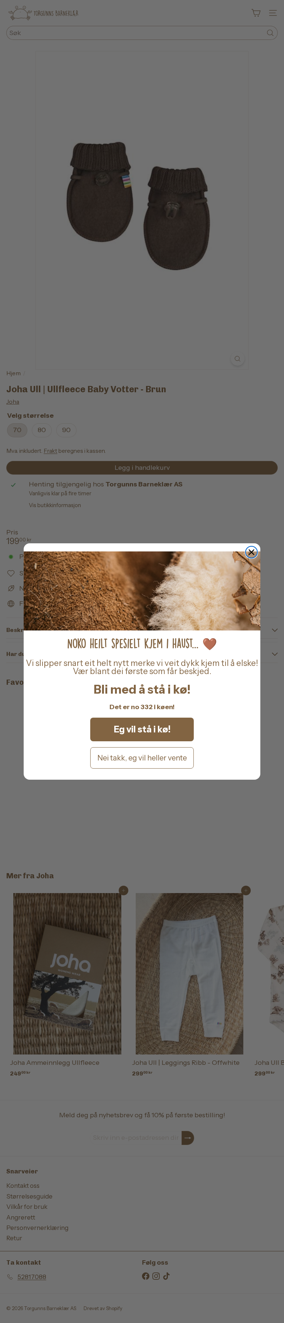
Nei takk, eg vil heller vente (142, 757)
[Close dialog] (251, 552)
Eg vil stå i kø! (142, 729)
